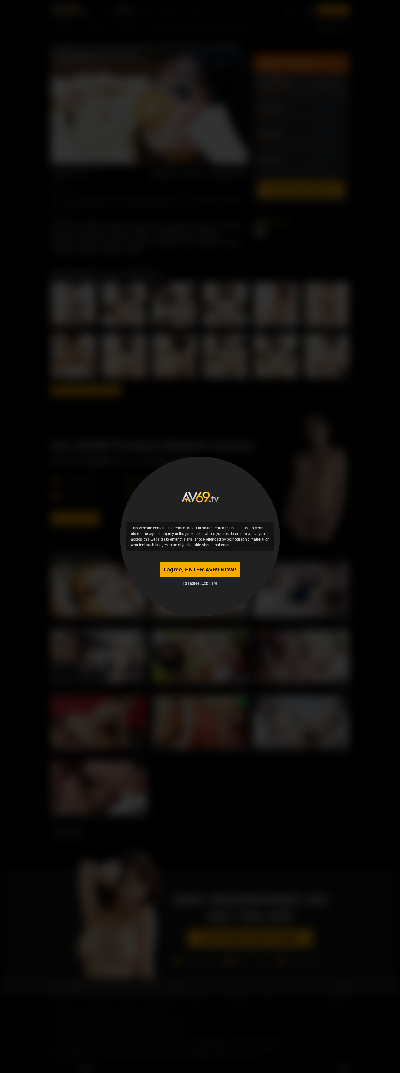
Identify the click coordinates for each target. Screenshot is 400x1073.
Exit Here (209, 583)
